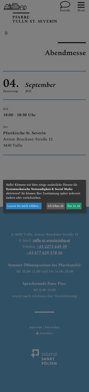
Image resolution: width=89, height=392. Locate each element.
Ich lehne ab (56, 206)
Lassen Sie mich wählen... (24, 206)
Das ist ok (73, 206)
